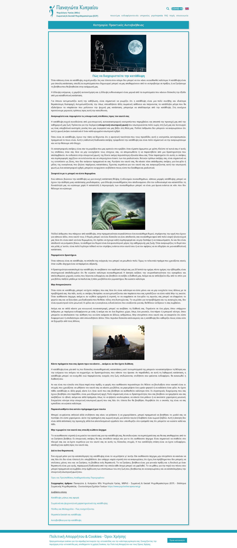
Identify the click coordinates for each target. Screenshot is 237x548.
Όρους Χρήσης (144, 544)
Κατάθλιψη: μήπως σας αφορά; (65, 497)
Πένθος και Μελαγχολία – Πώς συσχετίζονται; (72, 509)
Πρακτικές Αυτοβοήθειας (126, 25)
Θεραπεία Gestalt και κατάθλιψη (66, 514)
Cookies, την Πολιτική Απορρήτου (114, 544)
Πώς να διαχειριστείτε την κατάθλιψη (118, 76)
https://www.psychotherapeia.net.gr (124, 486)
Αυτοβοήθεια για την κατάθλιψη (66, 520)
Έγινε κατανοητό (177, 540)
